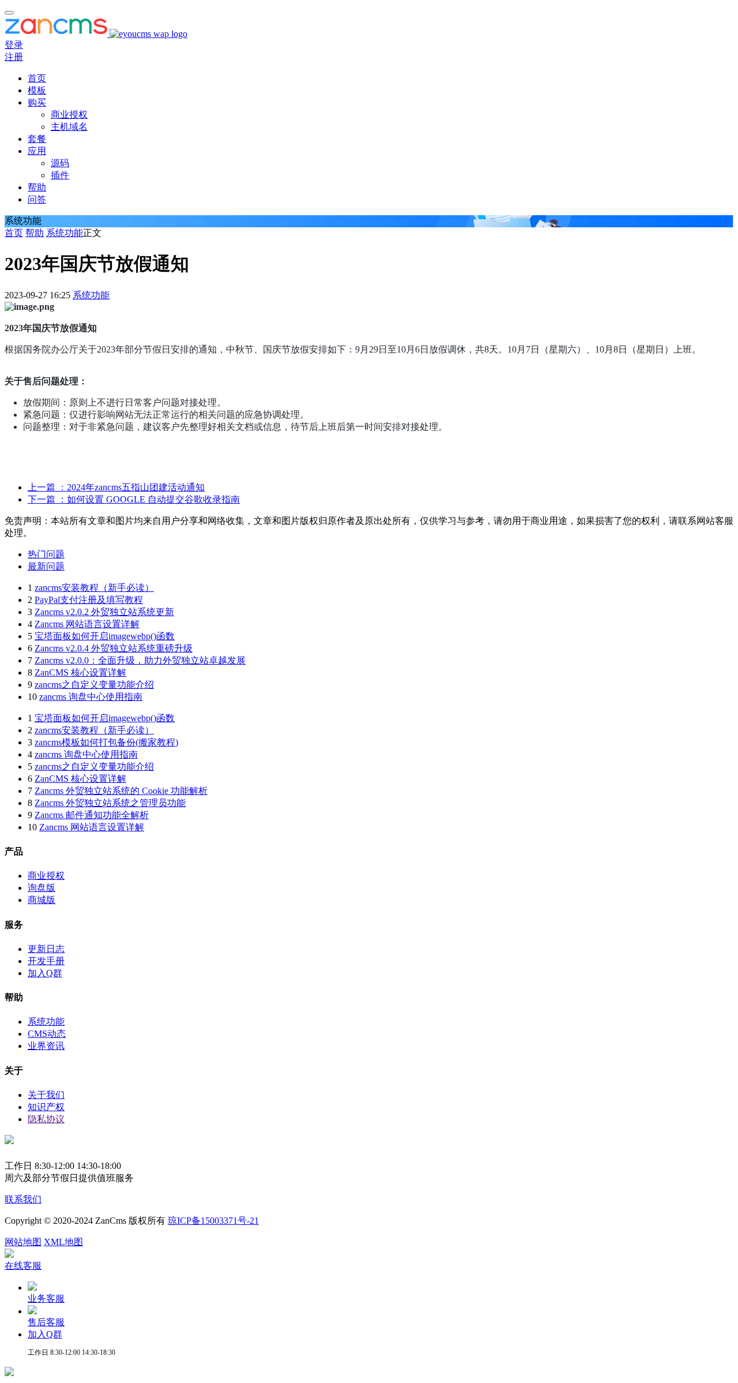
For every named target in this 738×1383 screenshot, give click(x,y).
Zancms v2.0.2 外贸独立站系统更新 (104, 612)
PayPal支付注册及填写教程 (89, 600)
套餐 (37, 139)
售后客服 (46, 1322)
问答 (37, 199)
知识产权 (46, 1107)
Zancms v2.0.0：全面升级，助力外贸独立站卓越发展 (140, 660)
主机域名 (69, 127)
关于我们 (46, 1095)
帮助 (37, 187)
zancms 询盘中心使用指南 (90, 697)
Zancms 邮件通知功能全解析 (92, 815)
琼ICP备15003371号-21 (213, 1220)
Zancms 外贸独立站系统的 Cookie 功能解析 (121, 791)
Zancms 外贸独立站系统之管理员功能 (110, 803)
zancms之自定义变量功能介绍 (94, 684)
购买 (37, 102)
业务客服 (46, 1298)
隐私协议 (46, 1119)
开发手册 (46, 961)
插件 (60, 175)
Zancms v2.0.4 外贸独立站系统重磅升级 (114, 648)
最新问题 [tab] (46, 566)
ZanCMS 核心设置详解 (80, 672)
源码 (60, 163)
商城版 (41, 900)
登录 (14, 45)
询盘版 (41, 888)
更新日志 (46, 949)
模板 (37, 90)
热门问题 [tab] (46, 554)
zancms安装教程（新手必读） (94, 588)
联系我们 (23, 1199)
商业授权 (69, 114)
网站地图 (23, 1242)
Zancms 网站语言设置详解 (87, 624)
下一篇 (134, 499)
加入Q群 (45, 973)
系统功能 (64, 233)
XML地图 (63, 1242)
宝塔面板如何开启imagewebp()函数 (105, 636)
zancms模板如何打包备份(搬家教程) (106, 742)
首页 (37, 78)
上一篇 (116, 487)
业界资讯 (46, 1046)
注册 (14, 57)
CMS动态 (47, 1034)
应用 (37, 151)
